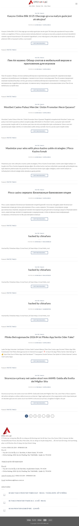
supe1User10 (47, 25)
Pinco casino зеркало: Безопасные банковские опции (39, 192)
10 (48, 416)
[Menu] (76, 3)
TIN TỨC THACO (39, 13)
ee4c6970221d (47, 275)
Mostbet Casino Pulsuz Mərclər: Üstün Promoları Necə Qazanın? (39, 107)
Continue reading (39, 43)
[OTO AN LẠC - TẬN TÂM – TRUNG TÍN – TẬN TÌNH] (39, 2)
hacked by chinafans (39, 236)
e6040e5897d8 (47, 309)
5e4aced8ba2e (47, 241)
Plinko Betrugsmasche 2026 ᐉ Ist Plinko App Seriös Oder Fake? (39, 337)
